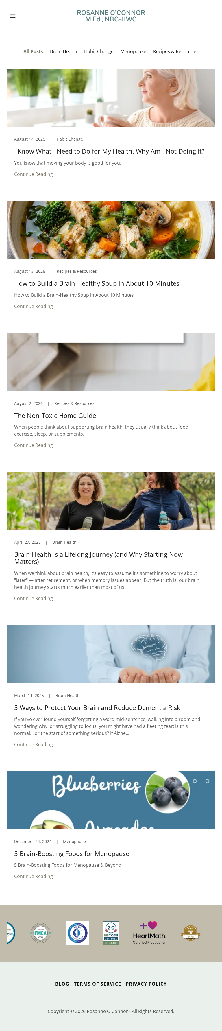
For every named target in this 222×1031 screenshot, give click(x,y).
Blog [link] (62, 984)
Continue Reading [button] (33, 174)
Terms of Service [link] (97, 984)
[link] (111, 19)
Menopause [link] (133, 51)
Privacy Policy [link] (146, 984)
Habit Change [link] (99, 51)
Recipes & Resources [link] (176, 51)
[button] (22, 16)
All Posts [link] (33, 51)
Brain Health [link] (63, 51)
